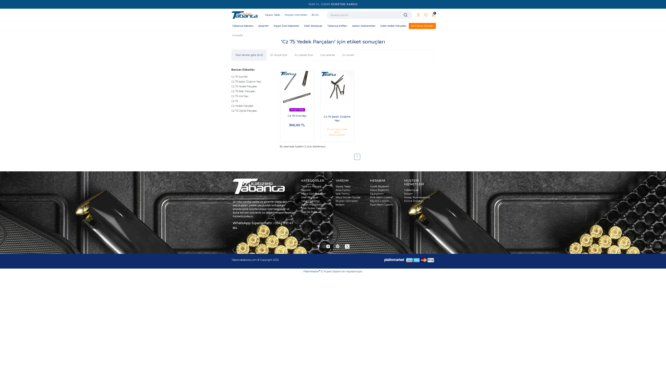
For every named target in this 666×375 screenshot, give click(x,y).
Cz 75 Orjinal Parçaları (244, 110)
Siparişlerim (377, 193)
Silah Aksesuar (309, 197)
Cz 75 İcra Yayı (239, 96)
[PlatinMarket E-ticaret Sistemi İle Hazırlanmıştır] (394, 260)
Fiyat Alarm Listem (381, 204)
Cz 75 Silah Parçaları (243, 91)
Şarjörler (306, 190)
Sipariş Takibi (343, 186)
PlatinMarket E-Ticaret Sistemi (322, 271)
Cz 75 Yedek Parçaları (244, 86)
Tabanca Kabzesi (311, 186)
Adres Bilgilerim (379, 190)
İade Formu (343, 193)
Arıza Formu (343, 190)
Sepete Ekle (297, 135)
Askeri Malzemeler (312, 204)
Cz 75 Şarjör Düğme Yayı (246, 81)
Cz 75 (234, 101)
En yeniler (348, 55)
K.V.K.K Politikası (414, 201)
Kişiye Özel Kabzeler (313, 193)
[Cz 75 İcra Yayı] (297, 87)
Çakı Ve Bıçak (309, 212)
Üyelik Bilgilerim (379, 186)
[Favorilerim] (426, 15)
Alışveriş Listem (379, 201)
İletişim (340, 204)
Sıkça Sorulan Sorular (348, 197)
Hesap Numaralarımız (417, 197)
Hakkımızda (411, 190)
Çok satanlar (327, 55)
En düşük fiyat (278, 55)
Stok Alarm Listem (381, 197)
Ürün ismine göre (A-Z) (249, 55)
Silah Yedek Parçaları (313, 208)
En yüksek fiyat (304, 55)
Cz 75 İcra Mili (239, 76)
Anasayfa (237, 35)
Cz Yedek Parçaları (242, 105)
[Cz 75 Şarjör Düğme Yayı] (337, 87)
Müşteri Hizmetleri (347, 201)
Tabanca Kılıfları (310, 201)
